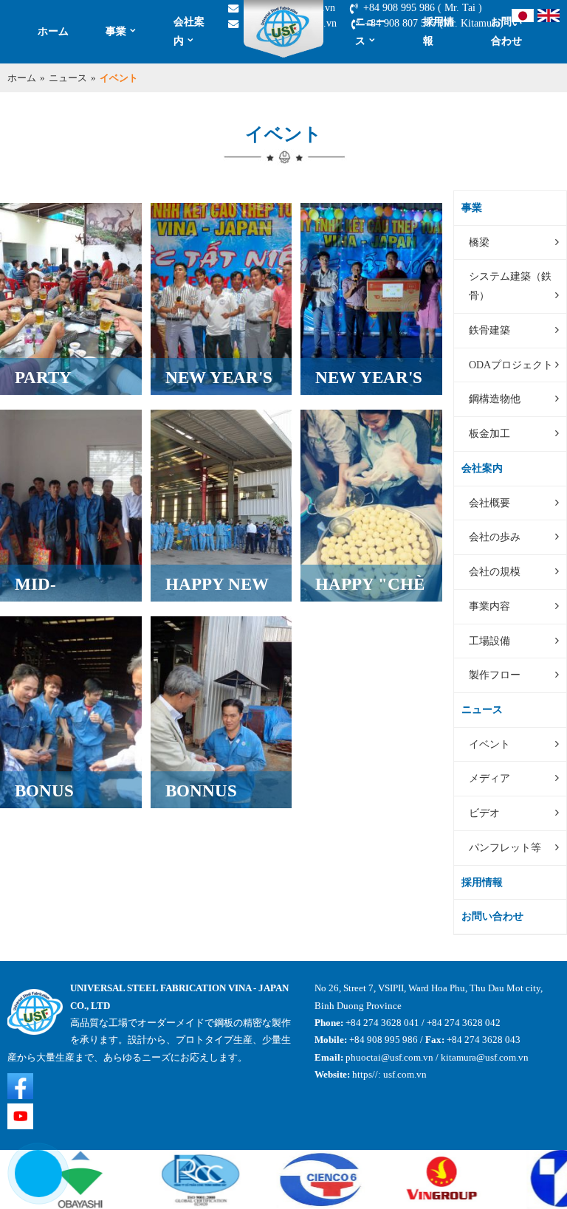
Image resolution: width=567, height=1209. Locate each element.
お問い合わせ (506, 31)
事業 (116, 31)
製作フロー (494, 675)
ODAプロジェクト (511, 365)
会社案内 (189, 31)
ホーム (53, 31)
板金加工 (489, 433)
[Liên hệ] (29, 1187)
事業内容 (489, 606)
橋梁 (479, 242)
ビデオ (484, 813)
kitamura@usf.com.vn (485, 1057)
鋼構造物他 (494, 398)
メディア (489, 778)
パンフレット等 (505, 847)
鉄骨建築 (489, 330)
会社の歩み (494, 536)
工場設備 (489, 641)
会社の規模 (494, 571)
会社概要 (489, 503)
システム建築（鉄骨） (510, 285)
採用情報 (438, 31)
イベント (489, 744)
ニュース (370, 31)
